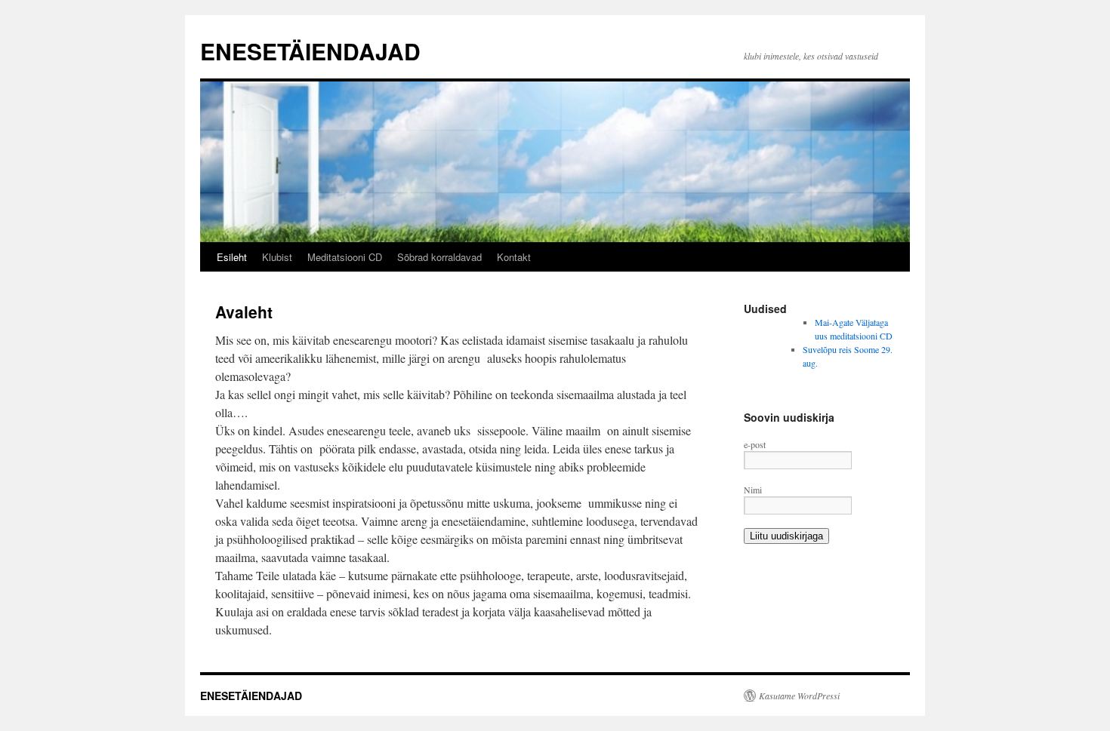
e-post (755, 444)
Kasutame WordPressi (799, 696)
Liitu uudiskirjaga (786, 536)
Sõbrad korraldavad (439, 257)
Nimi (753, 490)
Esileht (232, 257)
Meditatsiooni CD (344, 257)
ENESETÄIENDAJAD (310, 51)
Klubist (277, 257)
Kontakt (514, 257)
